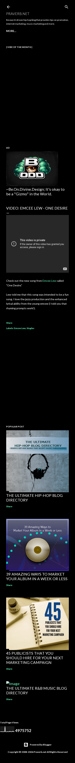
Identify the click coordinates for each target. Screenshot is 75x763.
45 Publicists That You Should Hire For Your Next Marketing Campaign (34, 658)
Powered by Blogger (41, 744)
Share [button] (9, 322)
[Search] (66, 6)
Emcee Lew (49, 280)
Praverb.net (17, 14)
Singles (30, 328)
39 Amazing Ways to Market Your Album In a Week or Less (37, 576)
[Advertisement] (37, 377)
